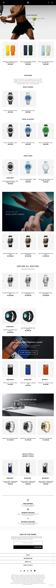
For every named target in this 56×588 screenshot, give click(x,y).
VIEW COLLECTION (28, 352)
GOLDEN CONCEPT (28, 3)
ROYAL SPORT (28, 156)
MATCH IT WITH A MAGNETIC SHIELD (28, 455)
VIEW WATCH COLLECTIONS (28, 269)
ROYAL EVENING (28, 87)
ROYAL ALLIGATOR (28, 119)
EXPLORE (28, 24)
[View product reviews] (10, 327)
